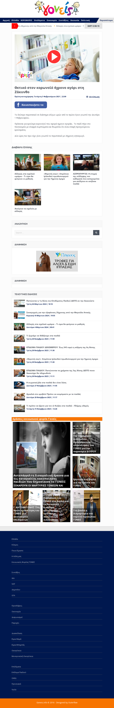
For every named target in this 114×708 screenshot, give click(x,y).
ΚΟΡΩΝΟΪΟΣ (26, 20)
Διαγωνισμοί (17, 617)
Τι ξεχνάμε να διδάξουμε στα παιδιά (43, 335)
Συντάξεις (64, 20)
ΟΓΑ (13, 595)
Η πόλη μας (16, 556)
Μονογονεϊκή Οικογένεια (22, 656)
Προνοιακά (16, 684)
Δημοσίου (16, 589)
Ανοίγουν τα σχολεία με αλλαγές (26, 209)
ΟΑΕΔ (14, 678)
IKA (13, 578)
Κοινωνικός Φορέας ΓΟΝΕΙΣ (23, 562)
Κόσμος (15, 544)
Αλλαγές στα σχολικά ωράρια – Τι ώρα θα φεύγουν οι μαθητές (68, 26)
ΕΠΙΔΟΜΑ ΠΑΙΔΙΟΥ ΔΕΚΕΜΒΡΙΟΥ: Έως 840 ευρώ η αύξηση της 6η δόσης (60, 347)
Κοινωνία (74, 20)
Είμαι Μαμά (16, 639)
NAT (13, 584)
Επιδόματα (39, 20)
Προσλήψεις (17, 605)
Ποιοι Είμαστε (17, 550)
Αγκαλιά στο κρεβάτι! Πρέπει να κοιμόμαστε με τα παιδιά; (53, 394)
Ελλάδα (15, 20)
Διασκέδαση (17, 633)
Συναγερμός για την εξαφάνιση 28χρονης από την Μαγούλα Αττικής (58, 312)
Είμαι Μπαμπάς (18, 645)
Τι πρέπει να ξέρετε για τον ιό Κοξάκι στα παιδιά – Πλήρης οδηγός (57, 405)
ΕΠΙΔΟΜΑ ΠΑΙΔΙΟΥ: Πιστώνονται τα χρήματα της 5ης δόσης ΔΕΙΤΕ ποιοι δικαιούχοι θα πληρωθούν (60, 371)
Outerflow (72, 702)
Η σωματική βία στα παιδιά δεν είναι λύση (46, 382)
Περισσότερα (106, 20)
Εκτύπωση (94, 97)
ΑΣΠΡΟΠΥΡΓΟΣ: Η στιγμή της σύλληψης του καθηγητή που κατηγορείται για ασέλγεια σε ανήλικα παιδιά (86, 178)
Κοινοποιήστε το (33, 105)
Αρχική (6, 20)
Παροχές (15, 623)
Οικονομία (52, 20)
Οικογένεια (16, 650)
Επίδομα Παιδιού (19, 672)
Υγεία (14, 689)
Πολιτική (85, 20)
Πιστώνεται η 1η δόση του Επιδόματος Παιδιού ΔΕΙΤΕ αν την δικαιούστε (60, 300)
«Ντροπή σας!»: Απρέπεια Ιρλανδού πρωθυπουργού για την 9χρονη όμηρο (56, 176)
